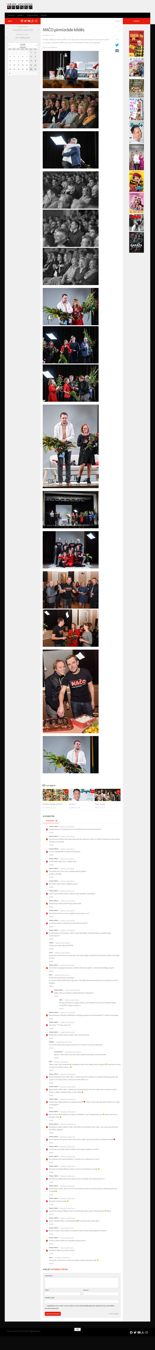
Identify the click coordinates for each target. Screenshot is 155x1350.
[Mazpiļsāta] (136, 120)
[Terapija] (136, 170)
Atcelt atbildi (114, 1314)
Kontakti (44, 15)
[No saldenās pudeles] (136, 97)
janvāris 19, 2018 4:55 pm (61, 1062)
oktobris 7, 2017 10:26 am (68, 920)
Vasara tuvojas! (100, 804)
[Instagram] (36, 21)
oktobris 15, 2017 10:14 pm (62, 953)
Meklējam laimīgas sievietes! (53, 804)
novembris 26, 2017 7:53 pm (64, 1042)
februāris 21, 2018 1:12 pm (68, 1186)
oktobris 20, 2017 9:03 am (68, 1012)
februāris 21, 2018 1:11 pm (68, 1176)
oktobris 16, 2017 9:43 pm (72, 1000)
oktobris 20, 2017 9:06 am (68, 1032)
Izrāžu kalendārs (32, 15)
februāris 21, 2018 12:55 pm (68, 1112)
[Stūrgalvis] (136, 143)
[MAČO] (136, 231)
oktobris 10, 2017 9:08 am (68, 930)
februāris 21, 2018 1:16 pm (68, 1208)
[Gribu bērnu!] (136, 213)
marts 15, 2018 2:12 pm (67, 1248)
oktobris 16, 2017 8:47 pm (73, 990)
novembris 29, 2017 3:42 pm (73, 1052)
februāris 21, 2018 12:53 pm (68, 1099)
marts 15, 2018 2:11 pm (67, 1228)
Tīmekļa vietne (50, 1298)
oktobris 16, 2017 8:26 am (68, 965)
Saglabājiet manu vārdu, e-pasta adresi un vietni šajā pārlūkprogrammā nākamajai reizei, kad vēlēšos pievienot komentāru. (80, 1307)
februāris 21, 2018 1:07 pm (68, 1156)
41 (119, 21)
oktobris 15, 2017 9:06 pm (63, 943)
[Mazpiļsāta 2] (136, 78)
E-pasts (86, 1290)
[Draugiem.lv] (32, 21)
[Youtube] (29, 21)
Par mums (11, 15)
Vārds (47, 1290)
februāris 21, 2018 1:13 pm (68, 1198)
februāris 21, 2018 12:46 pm (68, 1087)
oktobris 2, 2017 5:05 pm (67, 826)
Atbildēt (51, 832)
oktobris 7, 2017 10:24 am (68, 901)
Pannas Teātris (61, 1269)
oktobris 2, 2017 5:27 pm (67, 891)
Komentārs (49, 1276)
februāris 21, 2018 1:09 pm (68, 1166)
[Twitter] (25, 21)
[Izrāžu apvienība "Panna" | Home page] (19, 6)
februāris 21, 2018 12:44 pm (68, 1074)
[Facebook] (22, 21)
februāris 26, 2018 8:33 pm (68, 1218)
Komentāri (51, 821)
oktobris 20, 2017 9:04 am (68, 1022)
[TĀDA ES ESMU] (136, 191)
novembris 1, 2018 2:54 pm (62, 1257)
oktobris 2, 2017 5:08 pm (67, 868)
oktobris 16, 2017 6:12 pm (62, 975)
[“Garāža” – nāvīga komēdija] (136, 252)
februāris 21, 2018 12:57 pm (68, 1124)
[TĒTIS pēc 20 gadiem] (136, 56)
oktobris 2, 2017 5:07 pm (67, 859)
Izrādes (20, 15)
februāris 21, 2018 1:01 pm (68, 1137)
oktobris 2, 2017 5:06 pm (67, 849)
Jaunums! (72, 804)
